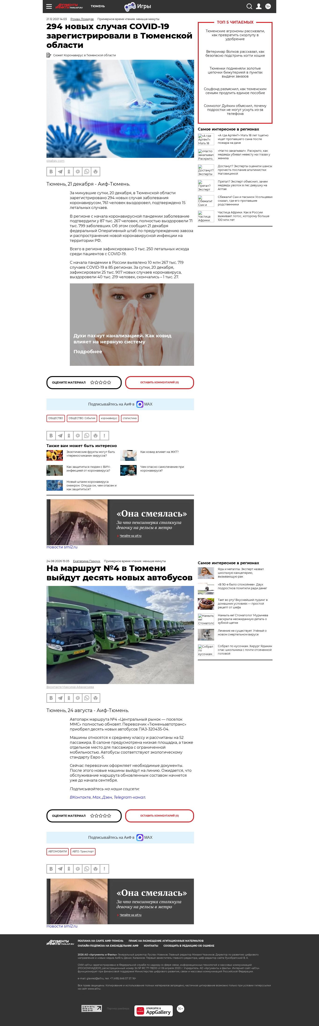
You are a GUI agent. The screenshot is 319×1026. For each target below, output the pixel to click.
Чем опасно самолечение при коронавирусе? (162, 468)
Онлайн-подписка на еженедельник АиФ (108, 945)
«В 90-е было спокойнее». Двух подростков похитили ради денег (242, 586)
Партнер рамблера (118, 1008)
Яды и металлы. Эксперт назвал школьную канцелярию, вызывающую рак (241, 572)
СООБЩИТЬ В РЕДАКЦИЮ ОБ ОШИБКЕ (188, 945)
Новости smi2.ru (62, 547)
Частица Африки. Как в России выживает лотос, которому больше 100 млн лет (243, 216)
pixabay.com (55, 160)
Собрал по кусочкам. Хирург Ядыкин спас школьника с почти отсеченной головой (245, 649)
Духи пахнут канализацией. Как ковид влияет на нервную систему (122, 339)
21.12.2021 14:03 (56, 19)
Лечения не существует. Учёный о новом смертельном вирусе (242, 632)
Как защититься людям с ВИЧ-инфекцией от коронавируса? (89, 468)
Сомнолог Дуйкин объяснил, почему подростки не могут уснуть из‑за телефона (235, 110)
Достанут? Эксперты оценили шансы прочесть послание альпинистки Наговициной (245, 169)
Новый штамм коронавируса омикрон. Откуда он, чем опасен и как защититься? (92, 485)
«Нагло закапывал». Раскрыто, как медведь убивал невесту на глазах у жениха (244, 154)
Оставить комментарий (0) (159, 382)
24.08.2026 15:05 (57, 561)
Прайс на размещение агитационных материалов (166, 940)
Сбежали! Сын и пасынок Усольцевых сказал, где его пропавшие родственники (245, 200)
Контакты (151, 945)
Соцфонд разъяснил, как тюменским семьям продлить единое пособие (235, 91)
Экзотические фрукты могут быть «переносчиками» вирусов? (91, 453)
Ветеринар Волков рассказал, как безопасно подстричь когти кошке (235, 54)
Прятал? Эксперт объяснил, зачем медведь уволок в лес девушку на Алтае (243, 185)
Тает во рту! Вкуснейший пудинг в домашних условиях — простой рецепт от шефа (243, 603)
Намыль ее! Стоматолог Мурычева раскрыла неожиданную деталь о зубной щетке (243, 618)
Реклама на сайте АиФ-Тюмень (100, 940)
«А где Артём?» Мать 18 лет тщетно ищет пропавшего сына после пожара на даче (243, 139)
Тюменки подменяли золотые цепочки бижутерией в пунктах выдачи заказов (235, 72)
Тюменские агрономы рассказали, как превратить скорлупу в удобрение (235, 35)
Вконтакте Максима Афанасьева (70, 687)
